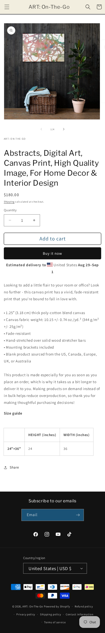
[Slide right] (63, 129)
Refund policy (84, 606)
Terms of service (54, 622)
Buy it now (52, 253)
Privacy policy (25, 614)
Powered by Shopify (57, 606)
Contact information (79, 614)
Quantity (10, 210)
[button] (6, 7)
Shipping (9, 201)
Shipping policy (50, 614)
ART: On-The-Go (32, 606)
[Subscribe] (78, 515)
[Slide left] (41, 129)
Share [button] (14, 467)
